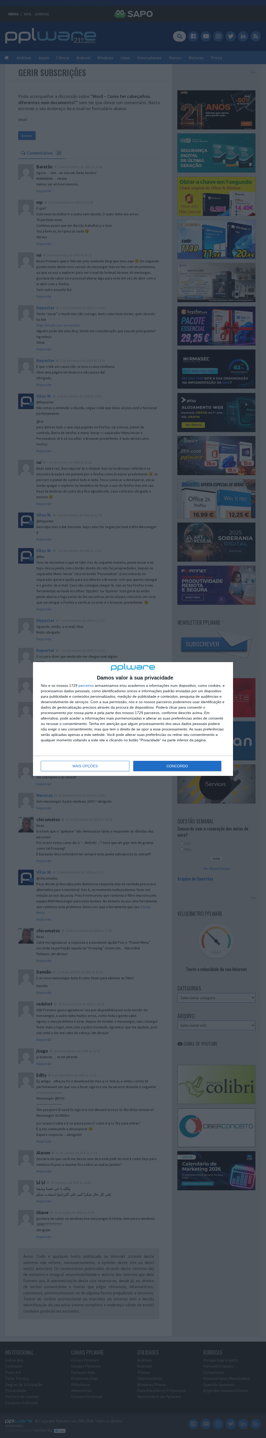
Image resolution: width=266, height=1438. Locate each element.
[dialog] (133, 719)
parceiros (86, 685)
